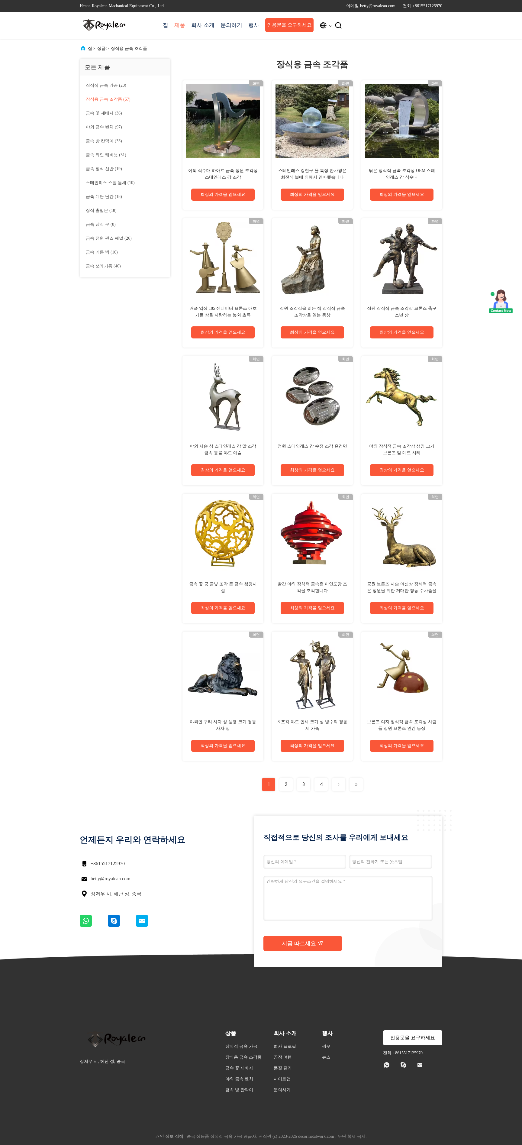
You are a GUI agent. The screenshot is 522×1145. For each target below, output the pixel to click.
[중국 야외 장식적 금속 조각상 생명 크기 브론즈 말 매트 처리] (402, 396)
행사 (253, 25)
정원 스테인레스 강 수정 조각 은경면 (312, 446)
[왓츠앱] (94, 925)
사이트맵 (282, 1079)
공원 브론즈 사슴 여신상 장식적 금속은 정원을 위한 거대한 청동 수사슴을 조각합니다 (402, 591)
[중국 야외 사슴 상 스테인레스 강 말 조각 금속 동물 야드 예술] (223, 396)
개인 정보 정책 (169, 1136)
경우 (326, 1046)
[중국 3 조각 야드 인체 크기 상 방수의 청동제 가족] (312, 672)
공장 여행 (283, 1057)
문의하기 (231, 25)
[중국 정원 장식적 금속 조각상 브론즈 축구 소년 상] (402, 259)
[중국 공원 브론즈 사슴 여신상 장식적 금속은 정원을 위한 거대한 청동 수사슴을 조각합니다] (402, 534)
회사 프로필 (285, 1046)
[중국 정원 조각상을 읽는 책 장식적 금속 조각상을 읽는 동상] (312, 259)
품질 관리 (283, 1068)
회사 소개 (202, 25)
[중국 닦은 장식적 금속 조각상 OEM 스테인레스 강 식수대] (402, 121)
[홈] (104, 25)
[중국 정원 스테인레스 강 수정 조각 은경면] (312, 396)
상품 (101, 48)
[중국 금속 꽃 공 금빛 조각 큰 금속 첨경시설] (223, 534)
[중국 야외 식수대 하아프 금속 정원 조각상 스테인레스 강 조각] (223, 121)
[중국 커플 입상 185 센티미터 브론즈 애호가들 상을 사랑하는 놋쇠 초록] (223, 259)
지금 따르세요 (299, 943)
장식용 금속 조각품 (129, 48)
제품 (179, 25)
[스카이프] (122, 925)
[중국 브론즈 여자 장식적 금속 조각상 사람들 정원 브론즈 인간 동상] (402, 672)
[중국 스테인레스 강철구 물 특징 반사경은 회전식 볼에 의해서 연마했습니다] (312, 121)
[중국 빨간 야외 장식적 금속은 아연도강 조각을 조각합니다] (312, 534)
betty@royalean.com (110, 878)
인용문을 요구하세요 (289, 24)
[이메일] (149, 925)
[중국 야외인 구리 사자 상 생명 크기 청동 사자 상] (223, 672)
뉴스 (326, 1057)
